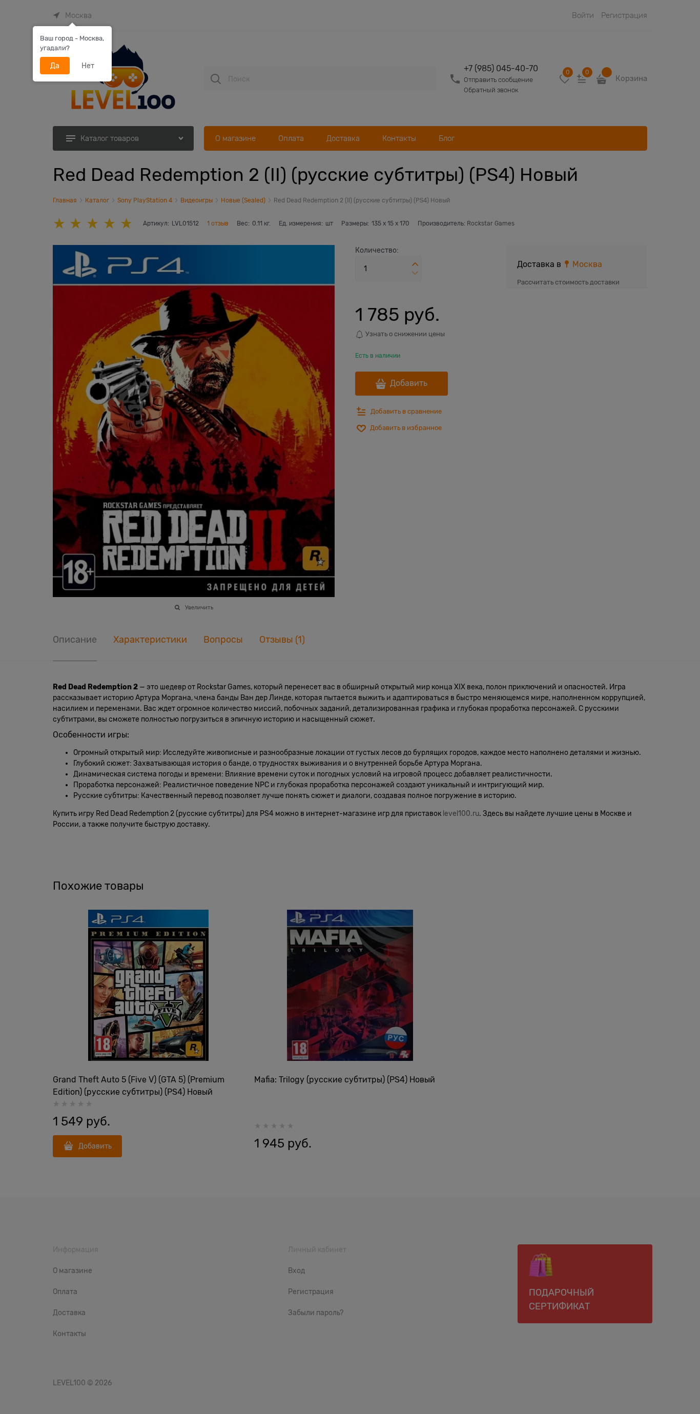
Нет (87, 66)
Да (54, 66)
